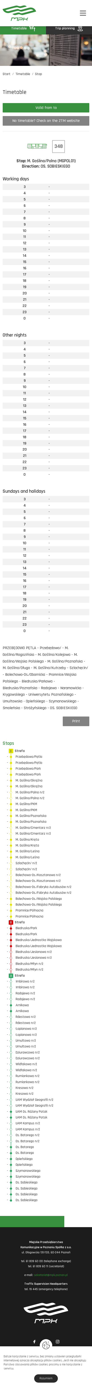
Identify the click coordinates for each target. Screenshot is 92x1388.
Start (6, 74)
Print (76, 721)
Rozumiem (46, 1378)
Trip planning (65, 28)
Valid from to (46, 107)
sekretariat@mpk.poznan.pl (51, 1275)
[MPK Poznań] (9, 13)
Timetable (19, 28)
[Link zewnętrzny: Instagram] (58, 1342)
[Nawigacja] (83, 13)
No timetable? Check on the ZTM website (46, 120)
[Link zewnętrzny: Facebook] (34, 1342)
